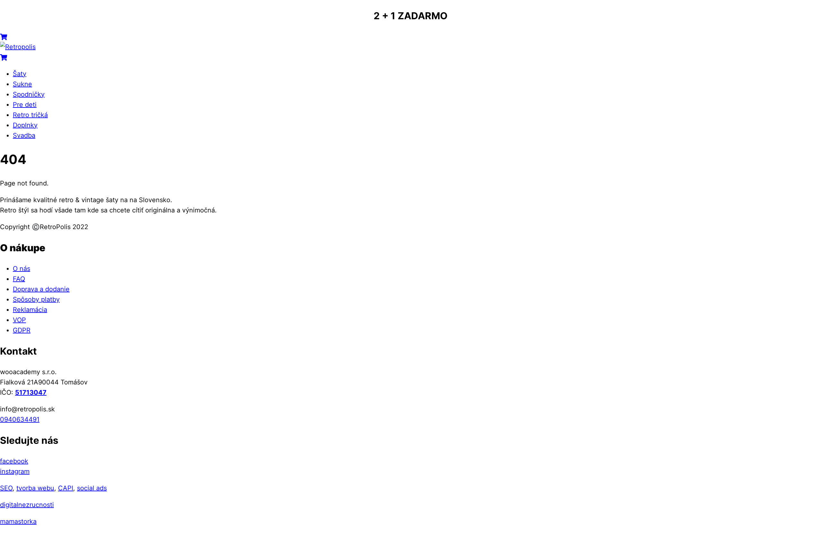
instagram (15, 471)
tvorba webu (35, 488)
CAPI (65, 488)
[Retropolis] (18, 47)
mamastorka (18, 521)
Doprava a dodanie (41, 289)
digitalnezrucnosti (27, 505)
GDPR (21, 330)
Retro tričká (30, 115)
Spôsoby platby (36, 299)
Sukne (22, 84)
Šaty (19, 74)
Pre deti (25, 104)
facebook (14, 461)
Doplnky (25, 125)
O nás (21, 268)
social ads (92, 488)
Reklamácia (30, 310)
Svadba (24, 135)
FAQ (19, 279)
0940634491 (19, 419)
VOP (19, 320)
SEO (6, 488)
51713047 (31, 392)
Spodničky (29, 94)
